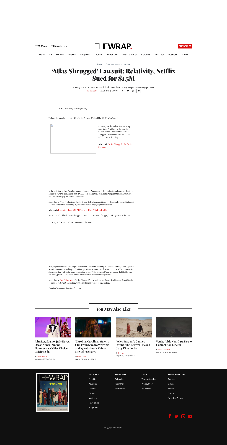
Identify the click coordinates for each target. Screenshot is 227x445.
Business (172, 54)
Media (185, 54)
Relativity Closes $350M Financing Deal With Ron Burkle (82, 209)
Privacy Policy (147, 384)
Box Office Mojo (67, 280)
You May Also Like (113, 309)
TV (50, 54)
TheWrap (94, 374)
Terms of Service (148, 379)
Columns (145, 54)
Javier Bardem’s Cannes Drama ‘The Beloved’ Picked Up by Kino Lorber (133, 345)
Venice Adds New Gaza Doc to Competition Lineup (174, 343)
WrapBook (93, 407)
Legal (144, 374)
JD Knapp (121, 353)
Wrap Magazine (176, 374)
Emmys (171, 388)
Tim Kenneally (91, 91)
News (42, 54)
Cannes (171, 379)
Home (99, 64)
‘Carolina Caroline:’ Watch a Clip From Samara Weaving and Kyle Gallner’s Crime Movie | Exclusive (92, 346)
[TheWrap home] (113, 46)
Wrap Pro (120, 374)
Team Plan (119, 384)
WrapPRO (85, 54)
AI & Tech (159, 54)
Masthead (93, 398)
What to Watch (129, 54)
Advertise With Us (175, 398)
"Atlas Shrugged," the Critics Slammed (115, 145)
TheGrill (98, 54)
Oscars (171, 393)
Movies (60, 54)
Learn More (120, 388)
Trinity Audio (73, 109)
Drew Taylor (81, 356)
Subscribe (185, 46)
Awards (72, 54)
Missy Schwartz (42, 356)
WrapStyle (112, 54)
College (171, 384)
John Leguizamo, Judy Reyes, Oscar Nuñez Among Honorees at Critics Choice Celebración (52, 346)
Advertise (93, 384)
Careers (92, 393)
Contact (92, 388)
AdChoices (146, 388)
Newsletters (60, 46)
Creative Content (113, 64)
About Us (92, 379)
